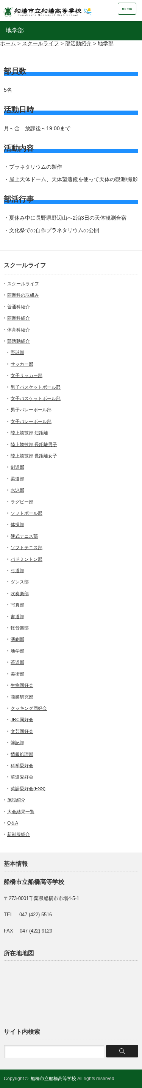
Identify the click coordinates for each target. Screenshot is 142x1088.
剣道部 (17, 467)
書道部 (17, 616)
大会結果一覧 (20, 811)
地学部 (17, 651)
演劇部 (17, 639)
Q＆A (12, 823)
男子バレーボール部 (31, 409)
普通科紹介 (18, 306)
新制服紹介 (18, 834)
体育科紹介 (18, 329)
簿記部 (17, 742)
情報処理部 (22, 754)
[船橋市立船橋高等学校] (58, 10)
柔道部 (17, 479)
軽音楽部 (20, 628)
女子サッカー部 (26, 375)
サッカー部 (22, 364)
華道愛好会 (22, 777)
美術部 (17, 674)
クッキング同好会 (29, 708)
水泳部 (17, 490)
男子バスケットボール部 (36, 387)
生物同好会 (22, 685)
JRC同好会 (22, 719)
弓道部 (17, 570)
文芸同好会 (22, 731)
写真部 (17, 605)
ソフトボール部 (26, 513)
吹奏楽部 (20, 593)
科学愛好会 (22, 765)
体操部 (17, 524)
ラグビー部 (22, 502)
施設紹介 (16, 800)
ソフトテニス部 (26, 547)
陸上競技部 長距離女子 (34, 456)
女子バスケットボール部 (36, 398)
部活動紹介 (18, 341)
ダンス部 (20, 582)
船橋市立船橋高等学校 (53, 1078)
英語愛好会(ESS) (28, 788)
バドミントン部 (26, 559)
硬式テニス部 (24, 536)
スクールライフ (23, 283)
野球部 (17, 352)
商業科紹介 (18, 318)
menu (127, 8)
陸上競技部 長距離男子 (34, 444)
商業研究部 (22, 697)
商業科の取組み (23, 295)
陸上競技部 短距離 (29, 433)
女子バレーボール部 (31, 421)
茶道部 (17, 662)
